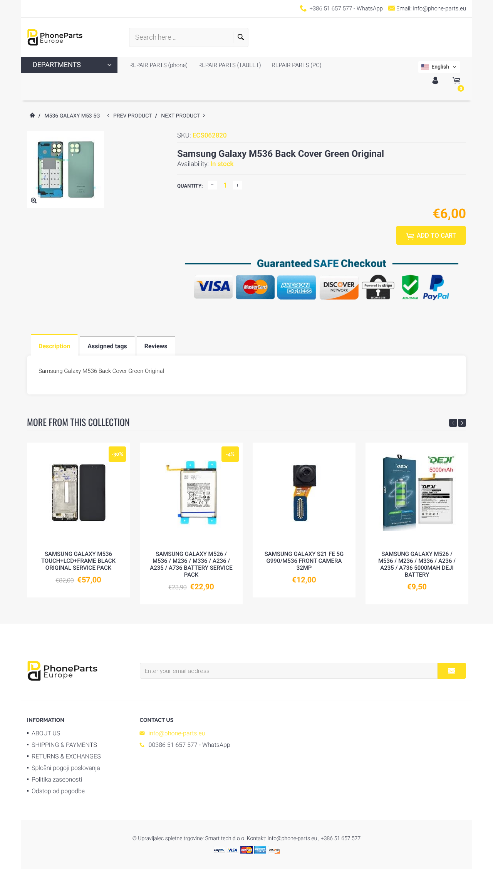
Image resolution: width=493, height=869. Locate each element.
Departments (57, 65)
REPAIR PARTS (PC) (296, 65)
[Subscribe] (451, 671)
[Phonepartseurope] (62, 670)
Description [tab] (54, 346)
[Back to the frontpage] (32, 116)
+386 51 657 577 (330, 8)
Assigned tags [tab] (107, 346)
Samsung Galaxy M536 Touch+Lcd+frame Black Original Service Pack (78, 560)
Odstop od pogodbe (58, 791)
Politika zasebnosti (57, 779)
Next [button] (462, 423)
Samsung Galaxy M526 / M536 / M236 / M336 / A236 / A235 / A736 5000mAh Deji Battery (417, 564)
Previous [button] (453, 423)
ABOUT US (46, 733)
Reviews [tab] (156, 346)
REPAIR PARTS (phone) (158, 65)
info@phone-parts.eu (439, 8)
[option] (78, 520)
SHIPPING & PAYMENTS (64, 744)
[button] (439, 67)
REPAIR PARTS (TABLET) (229, 65)
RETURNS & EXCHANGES (66, 756)
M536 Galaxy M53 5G (72, 116)
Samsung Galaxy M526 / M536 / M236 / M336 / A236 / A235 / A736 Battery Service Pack (191, 564)
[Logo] (55, 37)
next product (182, 116)
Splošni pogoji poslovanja (66, 768)
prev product (134, 116)
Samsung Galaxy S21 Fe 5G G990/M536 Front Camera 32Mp (304, 560)
